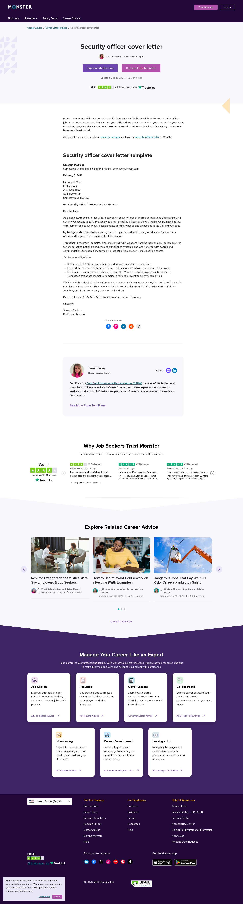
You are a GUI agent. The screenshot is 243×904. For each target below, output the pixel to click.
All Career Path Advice (188, 716)
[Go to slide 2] (121, 609)
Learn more (44, 896)
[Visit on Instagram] (115, 326)
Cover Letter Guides (56, 27)
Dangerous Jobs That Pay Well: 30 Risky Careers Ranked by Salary (180, 580)
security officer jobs (147, 137)
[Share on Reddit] (131, 326)
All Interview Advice (66, 770)
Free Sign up (205, 7)
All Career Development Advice (120, 770)
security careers (110, 137)
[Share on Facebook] (108, 326)
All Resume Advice (89, 716)
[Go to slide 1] (118, 609)
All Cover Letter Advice (140, 716)
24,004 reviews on (38, 863)
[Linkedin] (174, 370)
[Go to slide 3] (124, 609)
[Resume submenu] (36, 18)
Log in (227, 7)
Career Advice (34, 27)
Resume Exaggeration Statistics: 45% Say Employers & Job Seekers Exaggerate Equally (59, 580)
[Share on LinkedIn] (123, 326)
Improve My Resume (100, 68)
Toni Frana (115, 56)
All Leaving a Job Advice (165, 770)
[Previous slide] (24, 569)
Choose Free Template (141, 68)
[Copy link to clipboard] (138, 326)
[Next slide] (219, 569)
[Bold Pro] (168, 370)
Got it (57, 896)
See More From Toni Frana (88, 405)
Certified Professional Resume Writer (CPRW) (114, 383)
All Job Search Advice (42, 716)
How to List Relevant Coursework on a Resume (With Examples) (120, 580)
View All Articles (122, 621)
